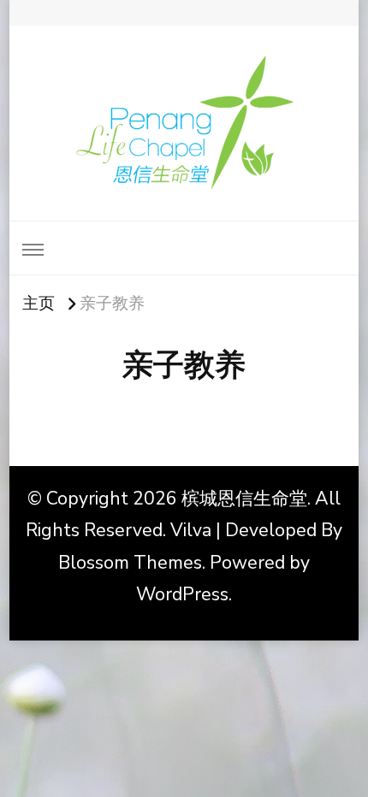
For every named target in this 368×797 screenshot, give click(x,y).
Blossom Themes (130, 563)
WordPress (182, 594)
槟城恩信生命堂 (244, 498)
